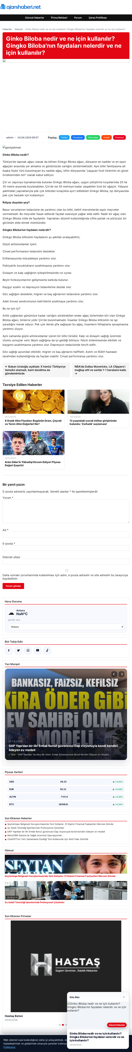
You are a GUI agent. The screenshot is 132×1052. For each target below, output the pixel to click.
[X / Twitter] (18, 651)
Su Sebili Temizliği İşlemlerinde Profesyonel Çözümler (35, 827)
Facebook (78, 137)
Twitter (64, 137)
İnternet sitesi (11, 557)
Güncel (19, 29)
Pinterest (119, 137)
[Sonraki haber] (121, 674)
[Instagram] (28, 651)
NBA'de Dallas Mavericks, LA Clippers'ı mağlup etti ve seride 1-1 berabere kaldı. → (101, 370)
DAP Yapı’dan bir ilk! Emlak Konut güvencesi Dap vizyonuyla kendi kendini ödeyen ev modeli (56, 831)
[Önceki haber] (114, 674)
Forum (78, 17)
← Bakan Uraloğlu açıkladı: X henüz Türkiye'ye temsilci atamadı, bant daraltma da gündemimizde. (35, 370)
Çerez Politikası (98, 17)
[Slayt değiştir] (60, 1025)
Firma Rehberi (59, 17)
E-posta (9, 543)
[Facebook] (9, 651)
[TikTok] (47, 651)
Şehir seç (14, 620)
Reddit (106, 137)
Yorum (8, 497)
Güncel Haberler (34, 17)
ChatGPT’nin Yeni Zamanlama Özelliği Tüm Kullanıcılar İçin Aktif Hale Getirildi (47, 839)
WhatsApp (93, 137)
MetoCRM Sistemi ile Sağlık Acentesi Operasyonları (34, 835)
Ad (5, 530)
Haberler (7, 29)
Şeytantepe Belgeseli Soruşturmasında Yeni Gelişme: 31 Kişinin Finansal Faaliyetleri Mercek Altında (60, 824)
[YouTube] (38, 651)
